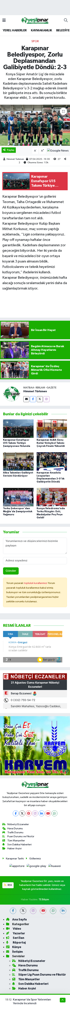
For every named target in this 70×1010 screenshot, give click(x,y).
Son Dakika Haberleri (19, 844)
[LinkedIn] (42, 813)
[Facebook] (33, 399)
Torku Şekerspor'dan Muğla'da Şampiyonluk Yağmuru (17, 511)
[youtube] (43, 911)
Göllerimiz (35, 858)
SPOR (35, 41)
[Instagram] (46, 399)
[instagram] (33, 911)
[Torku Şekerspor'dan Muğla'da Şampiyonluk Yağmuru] (18, 497)
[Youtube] (48, 813)
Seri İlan (18, 937)
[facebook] (13, 911)
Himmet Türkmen (15, 159)
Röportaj (19, 942)
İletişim (17, 951)
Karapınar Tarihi (15, 858)
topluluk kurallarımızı (36, 583)
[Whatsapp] (54, 813)
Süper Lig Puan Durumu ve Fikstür (42, 974)
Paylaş (10, 150)
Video (16, 928)
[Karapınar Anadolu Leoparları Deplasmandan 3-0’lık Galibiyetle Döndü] (52, 461)
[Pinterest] (29, 813)
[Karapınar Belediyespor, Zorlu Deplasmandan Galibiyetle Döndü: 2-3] (35, 125)
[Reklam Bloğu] (35, 745)
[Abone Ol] (58, 150)
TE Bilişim (44, 899)
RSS (9, 885)
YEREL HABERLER (15, 30)
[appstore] (17, 866)
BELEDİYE (62, 30)
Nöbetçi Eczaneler (18, 824)
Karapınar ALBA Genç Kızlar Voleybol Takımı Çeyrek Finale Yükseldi (51, 443)
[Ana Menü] (4, 20)
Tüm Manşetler (16, 840)
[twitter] (23, 911)
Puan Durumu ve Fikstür (20, 836)
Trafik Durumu (15, 832)
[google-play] (37, 866)
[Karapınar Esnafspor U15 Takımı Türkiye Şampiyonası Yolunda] (18, 428)
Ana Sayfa (19, 919)
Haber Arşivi (14, 848)
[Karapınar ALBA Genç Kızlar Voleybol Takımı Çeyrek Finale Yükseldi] (52, 428)
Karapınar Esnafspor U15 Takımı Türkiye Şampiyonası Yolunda (16, 443)
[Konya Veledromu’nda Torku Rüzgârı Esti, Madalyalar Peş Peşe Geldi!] (52, 497)
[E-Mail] (26, 399)
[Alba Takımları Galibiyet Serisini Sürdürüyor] (18, 461)
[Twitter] (40, 399)
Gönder (11, 570)
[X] (22, 813)
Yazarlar (18, 933)
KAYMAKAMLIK (41, 30)
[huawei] (54, 866)
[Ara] (66, 20)
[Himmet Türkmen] (11, 393)
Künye (16, 947)
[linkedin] (63, 911)
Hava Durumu (15, 828)
